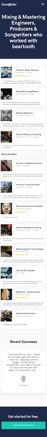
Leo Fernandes (23, 385)
